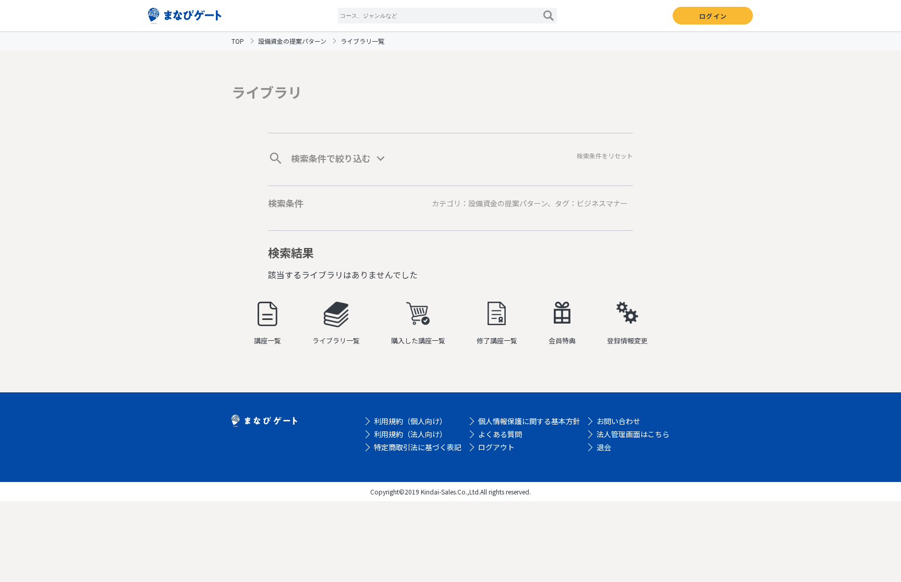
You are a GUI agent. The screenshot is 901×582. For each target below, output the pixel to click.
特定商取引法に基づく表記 (417, 447)
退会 (603, 447)
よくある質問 (500, 434)
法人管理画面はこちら (632, 434)
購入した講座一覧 (418, 340)
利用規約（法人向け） (410, 434)
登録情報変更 (627, 340)
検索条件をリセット (605, 155)
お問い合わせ (618, 421)
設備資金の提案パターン (292, 40)
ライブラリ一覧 (336, 340)
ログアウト (496, 447)
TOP (238, 40)
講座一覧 (267, 340)
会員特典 (562, 340)
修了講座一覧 (497, 340)
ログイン (713, 15)
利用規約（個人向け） (410, 421)
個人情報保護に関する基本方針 (529, 421)
